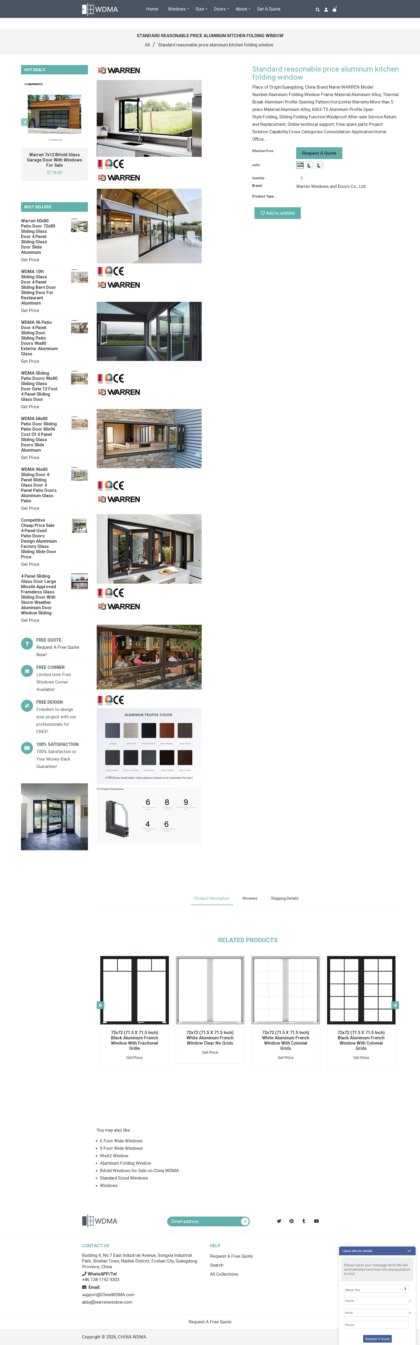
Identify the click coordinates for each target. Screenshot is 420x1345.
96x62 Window (114, 1155)
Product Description (212, 898)
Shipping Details (285, 898)
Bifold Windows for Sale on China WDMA (139, 1170)
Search (216, 1265)
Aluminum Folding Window (125, 1163)
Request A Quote (319, 153)
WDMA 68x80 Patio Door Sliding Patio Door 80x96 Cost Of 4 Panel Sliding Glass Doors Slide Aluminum (39, 434)
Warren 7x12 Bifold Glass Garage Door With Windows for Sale (54, 160)
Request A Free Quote (231, 1256)
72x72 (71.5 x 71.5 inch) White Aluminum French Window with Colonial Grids (285, 1040)
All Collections (224, 1274)
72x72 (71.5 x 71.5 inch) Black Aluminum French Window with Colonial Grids (361, 1040)
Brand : (257, 186)
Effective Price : (263, 151)
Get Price (30, 259)
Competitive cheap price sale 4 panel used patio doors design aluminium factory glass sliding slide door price (39, 538)
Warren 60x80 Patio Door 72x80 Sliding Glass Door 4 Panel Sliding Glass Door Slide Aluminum (38, 236)
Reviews (250, 898)
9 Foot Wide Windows (121, 1148)
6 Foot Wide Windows (121, 1140)
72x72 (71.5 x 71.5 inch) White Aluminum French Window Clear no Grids (210, 1038)
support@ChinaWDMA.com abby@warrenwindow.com (108, 1295)
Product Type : (264, 196)
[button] (377, 1251)
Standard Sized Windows (124, 1178)
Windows (109, 1185)
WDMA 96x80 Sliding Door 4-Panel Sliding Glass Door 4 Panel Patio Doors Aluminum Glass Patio (39, 485)
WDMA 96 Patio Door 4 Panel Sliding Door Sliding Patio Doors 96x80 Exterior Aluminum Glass (39, 338)
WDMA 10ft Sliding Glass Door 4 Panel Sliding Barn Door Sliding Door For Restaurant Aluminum (38, 287)
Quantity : (259, 178)
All (147, 44)
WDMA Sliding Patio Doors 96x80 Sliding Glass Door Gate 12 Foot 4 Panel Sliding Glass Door (39, 386)
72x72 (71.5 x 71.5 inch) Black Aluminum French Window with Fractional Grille (134, 1040)
